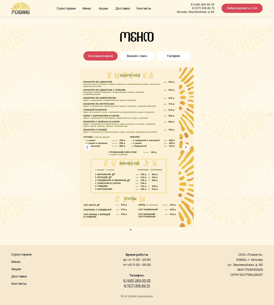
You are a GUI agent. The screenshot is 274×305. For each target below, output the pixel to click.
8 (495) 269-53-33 (202, 4)
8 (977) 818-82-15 (203, 8)
